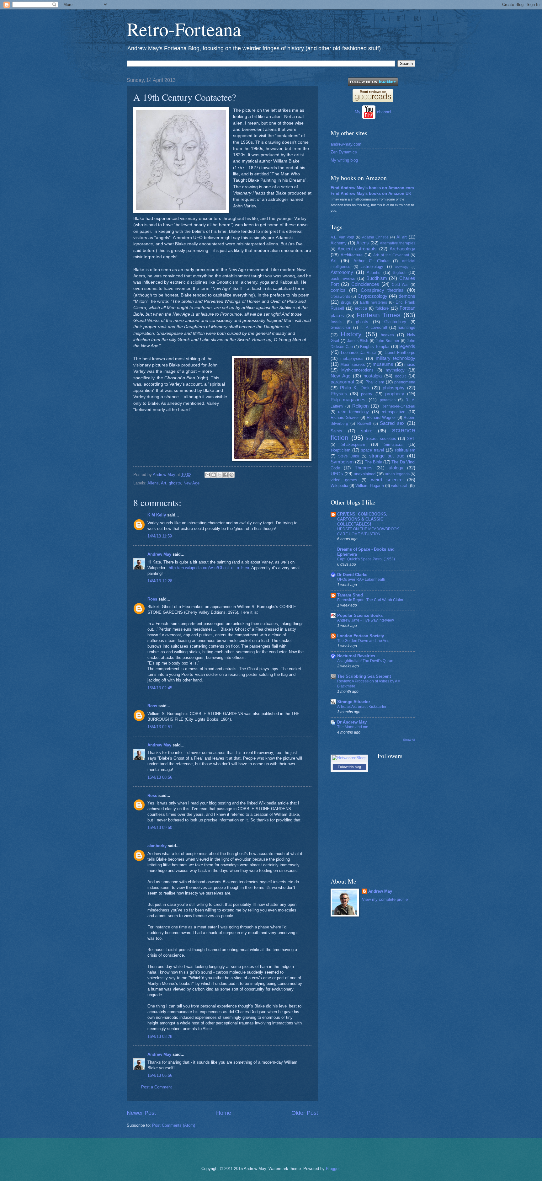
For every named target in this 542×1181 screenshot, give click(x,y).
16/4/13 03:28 (159, 1036)
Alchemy (339, 243)
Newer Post (141, 1113)
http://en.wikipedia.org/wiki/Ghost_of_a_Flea (209, 567)
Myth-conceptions (357, 370)
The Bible (373, 462)
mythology (395, 370)
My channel (373, 112)
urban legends (397, 474)
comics (338, 290)
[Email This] (208, 475)
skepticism (340, 450)
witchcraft (400, 485)
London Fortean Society (360, 635)
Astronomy (342, 272)
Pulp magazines (348, 399)
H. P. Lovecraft (373, 327)
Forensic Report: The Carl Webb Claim (370, 600)
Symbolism (342, 461)
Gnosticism (341, 327)
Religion (360, 406)
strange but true (386, 455)
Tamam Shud (350, 595)
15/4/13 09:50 (159, 827)
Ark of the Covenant (391, 255)
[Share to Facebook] (225, 475)
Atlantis (373, 272)
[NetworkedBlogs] (349, 758)
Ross (152, 599)
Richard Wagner (381, 417)
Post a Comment (156, 1087)
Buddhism (376, 278)
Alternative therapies (397, 243)
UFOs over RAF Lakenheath (361, 579)
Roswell (364, 423)
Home (223, 1113)
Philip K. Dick (355, 387)
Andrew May (159, 554)
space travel (372, 450)
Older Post (304, 1113)
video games (344, 480)
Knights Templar (375, 346)
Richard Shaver (345, 417)
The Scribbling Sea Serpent (364, 676)
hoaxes (387, 335)
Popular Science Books (360, 615)
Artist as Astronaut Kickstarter (361, 706)
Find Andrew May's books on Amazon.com (372, 187)
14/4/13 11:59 (159, 536)
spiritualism (405, 450)
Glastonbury (395, 321)
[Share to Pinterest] (231, 475)
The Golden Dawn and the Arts (363, 641)
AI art (401, 237)
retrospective (393, 411)
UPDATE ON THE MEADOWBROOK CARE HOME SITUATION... (368, 531)
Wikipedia (339, 485)
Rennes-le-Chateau (398, 406)
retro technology (353, 411)
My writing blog (344, 160)
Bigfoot (399, 272)
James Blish (357, 341)
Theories (364, 467)
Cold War (400, 284)
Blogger (332, 1168)
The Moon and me (352, 727)
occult (400, 376)
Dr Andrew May (352, 722)
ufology (396, 467)
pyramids (388, 400)
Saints (336, 431)
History (351, 334)
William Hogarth (369, 485)
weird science (387, 479)
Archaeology (402, 248)
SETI (411, 439)
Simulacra (393, 444)
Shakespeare (353, 444)
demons (407, 296)
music (409, 364)
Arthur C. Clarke (371, 261)
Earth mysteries (373, 302)
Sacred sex (392, 423)
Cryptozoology (372, 296)
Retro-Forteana (184, 28)
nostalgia (373, 375)
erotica (361, 308)
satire (366, 430)
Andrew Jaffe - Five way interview (365, 620)
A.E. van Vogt (342, 237)
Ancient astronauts (357, 248)
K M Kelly (156, 515)
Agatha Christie (375, 237)
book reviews (343, 278)
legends (407, 346)
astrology (401, 267)
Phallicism (374, 382)
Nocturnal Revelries (356, 656)
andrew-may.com (346, 144)
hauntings (406, 327)
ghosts (175, 483)
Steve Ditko (348, 456)
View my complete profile (385, 899)
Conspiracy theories (382, 290)
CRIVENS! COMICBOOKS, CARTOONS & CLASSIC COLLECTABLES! (362, 519)
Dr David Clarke (352, 574)
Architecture (352, 255)
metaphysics (352, 358)
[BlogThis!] (213, 475)
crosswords (340, 296)
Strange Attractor (353, 701)
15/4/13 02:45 (159, 688)
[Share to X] (219, 475)
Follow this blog (349, 767)
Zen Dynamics (344, 152)
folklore (382, 308)
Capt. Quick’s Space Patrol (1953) (366, 559)
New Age (191, 483)
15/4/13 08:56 (159, 777)
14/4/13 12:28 (159, 581)
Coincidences (365, 284)
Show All (409, 739)
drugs (346, 302)
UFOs (337, 473)
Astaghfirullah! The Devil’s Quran (365, 661)
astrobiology (372, 266)
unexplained (364, 474)
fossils (337, 321)
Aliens (153, 483)
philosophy (394, 387)
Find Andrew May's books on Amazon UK (371, 193)
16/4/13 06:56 (159, 1075)
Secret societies (381, 438)
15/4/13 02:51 (159, 726)
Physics (339, 393)
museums (383, 364)
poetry (366, 394)
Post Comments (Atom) (173, 1125)
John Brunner (387, 341)
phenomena (404, 382)
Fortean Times (379, 314)
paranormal (342, 381)
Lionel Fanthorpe (400, 352)
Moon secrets (352, 364)
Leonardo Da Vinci (358, 352)
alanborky (157, 845)
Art (163, 483)
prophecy (394, 393)
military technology (396, 358)
